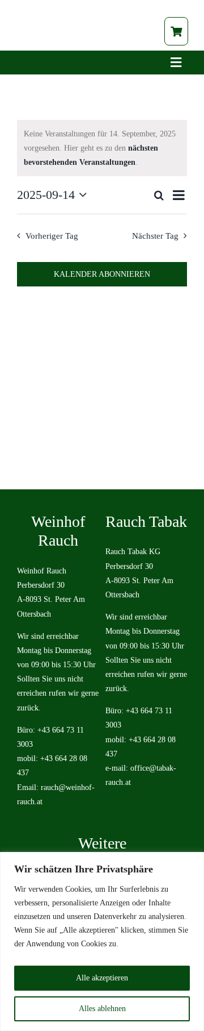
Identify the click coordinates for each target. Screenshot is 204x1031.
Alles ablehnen (102, 1008)
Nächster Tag (155, 235)
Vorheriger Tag (52, 235)
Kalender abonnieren (102, 274)
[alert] (102, 148)
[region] (102, 941)
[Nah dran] (192, 861)
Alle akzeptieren (102, 978)
